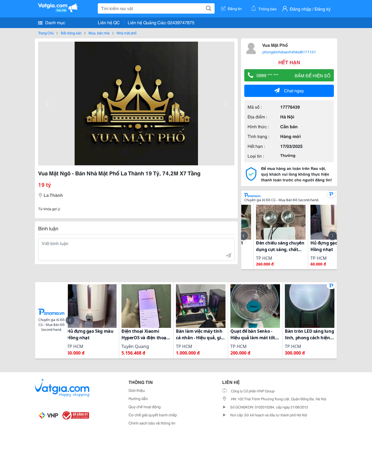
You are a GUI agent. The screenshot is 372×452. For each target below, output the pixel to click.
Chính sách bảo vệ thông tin (152, 423)
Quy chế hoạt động (145, 406)
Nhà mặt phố (126, 32)
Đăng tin (235, 8)
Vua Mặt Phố (275, 45)
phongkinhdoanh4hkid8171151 (289, 51)
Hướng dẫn (138, 398)
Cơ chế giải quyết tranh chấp (153, 414)
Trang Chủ (46, 32)
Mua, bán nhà (99, 32)
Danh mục (54, 22)
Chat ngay (294, 90)
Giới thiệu (137, 390)
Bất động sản (71, 32)
